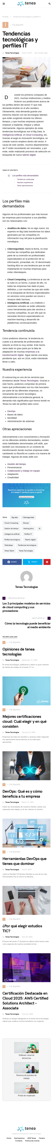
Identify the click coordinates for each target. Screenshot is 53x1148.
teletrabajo (8, 545)
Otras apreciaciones (25, 185)
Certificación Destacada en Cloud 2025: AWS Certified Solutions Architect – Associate (25, 1001)
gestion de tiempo (11, 528)
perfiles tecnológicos (12, 540)
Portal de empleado (26, 1096)
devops (26, 523)
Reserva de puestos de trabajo (26, 1076)
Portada (5, 17)
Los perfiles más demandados (25, 176)
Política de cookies (32, 1141)
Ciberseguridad (28, 517)
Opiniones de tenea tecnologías (18, 652)
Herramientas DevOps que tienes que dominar (24, 861)
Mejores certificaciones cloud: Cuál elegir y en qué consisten (24, 721)
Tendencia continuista (25, 179)
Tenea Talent (9, 551)
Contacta (18, 1141)
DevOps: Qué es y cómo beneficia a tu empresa (22, 794)
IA (39, 528)
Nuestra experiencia (25, 182)
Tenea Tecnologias (12, 53)
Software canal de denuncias (26, 1056)
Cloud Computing (34, 135)
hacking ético (28, 528)
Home (9, 1138)
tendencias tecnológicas (27, 545)
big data (15, 517)
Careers (42, 1138)
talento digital (29, 155)
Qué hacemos (19, 1138)
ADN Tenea (31, 1138)
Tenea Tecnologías (29, 380)
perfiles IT (28, 534)
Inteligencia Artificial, (12, 135)
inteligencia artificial (11, 534)
